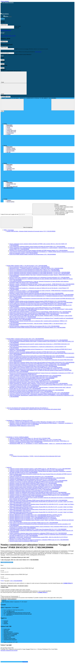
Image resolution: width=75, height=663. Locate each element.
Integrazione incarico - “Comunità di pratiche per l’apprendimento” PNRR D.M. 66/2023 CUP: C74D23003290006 (36, 268)
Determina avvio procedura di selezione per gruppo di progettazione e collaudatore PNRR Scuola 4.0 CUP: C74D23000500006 (39, 539)
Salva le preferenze (12, 599)
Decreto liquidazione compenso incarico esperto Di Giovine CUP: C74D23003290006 (29, 267)
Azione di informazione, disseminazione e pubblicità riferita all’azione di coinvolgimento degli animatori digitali (35, 409)
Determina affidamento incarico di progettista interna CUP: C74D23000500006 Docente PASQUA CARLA (34, 516)
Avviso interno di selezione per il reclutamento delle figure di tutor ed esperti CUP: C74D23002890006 (33, 366)
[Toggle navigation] (12, 104)
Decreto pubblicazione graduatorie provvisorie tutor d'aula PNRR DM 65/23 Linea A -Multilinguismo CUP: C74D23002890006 (39, 363)
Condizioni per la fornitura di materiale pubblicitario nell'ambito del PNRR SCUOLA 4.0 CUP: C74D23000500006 (36, 481)
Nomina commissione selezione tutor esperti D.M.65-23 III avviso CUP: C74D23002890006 (30, 358)
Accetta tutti (23, 585)
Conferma (8, 96)
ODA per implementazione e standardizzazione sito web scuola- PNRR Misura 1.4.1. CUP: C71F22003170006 (35, 439)
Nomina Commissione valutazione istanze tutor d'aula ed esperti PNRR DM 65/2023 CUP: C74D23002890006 (35, 375)
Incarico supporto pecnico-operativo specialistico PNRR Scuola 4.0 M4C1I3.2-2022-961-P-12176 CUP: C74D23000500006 (38, 500)
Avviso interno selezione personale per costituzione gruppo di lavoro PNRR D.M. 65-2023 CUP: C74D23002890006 (36, 390)
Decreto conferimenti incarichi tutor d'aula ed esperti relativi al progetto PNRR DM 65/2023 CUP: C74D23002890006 (36, 355)
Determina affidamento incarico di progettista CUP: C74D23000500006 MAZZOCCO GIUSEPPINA (33, 518)
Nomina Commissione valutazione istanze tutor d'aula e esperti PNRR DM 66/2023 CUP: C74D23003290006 (34, 307)
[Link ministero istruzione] (7, 2)
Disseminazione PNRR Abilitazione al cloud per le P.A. (22, 425)
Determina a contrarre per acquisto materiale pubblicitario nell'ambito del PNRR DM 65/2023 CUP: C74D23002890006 (37, 351)
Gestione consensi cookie (9, 638)
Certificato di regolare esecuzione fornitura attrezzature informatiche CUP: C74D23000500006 (31, 476)
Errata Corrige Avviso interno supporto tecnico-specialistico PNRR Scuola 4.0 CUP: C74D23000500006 (33, 522)
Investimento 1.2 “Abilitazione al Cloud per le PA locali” (19, 420)
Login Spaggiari (38, 51)
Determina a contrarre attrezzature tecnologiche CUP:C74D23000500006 (26, 496)
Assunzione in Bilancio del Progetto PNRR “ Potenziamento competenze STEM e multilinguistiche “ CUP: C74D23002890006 (39, 394)
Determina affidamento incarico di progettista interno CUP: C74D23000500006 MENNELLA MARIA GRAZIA (35, 514)
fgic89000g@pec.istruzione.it (19, 614)
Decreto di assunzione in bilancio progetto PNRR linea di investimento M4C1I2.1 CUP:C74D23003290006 (34, 326)
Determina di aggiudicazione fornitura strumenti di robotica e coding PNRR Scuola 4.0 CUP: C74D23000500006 (35, 485)
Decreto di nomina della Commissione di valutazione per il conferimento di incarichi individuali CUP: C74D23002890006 (37, 365)
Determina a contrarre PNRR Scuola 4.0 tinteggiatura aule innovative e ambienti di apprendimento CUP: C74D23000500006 (38, 480)
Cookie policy (7, 629)
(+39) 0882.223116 (10, 611)
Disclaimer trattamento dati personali (9, 650)
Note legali (6, 630)
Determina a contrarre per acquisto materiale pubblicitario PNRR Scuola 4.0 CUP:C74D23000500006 (33, 483)
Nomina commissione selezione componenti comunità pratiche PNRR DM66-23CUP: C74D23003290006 (34, 314)
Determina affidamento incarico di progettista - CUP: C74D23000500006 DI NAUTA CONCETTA (32, 517)
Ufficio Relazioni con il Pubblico (11, 633)
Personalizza (4, 585)
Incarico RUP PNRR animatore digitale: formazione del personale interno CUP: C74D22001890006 (32, 254)
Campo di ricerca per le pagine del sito (9, 214)
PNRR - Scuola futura (61, 205)
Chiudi (2, 60)
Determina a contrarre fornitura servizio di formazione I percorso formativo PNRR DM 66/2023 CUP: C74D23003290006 (37, 301)
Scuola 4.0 (9, 467)
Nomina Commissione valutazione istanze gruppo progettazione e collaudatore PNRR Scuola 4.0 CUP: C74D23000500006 (38, 533)
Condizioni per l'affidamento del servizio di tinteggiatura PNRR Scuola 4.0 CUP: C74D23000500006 (32, 479)
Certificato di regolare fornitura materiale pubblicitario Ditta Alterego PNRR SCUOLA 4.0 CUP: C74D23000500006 (36, 470)
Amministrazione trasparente (10, 639)
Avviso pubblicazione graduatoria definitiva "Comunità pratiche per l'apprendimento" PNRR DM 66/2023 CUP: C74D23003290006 (40, 311)
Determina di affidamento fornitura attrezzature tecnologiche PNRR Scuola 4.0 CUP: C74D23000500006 (33, 491)
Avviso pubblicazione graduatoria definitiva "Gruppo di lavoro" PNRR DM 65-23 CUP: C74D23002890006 (34, 380)
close (2, 111)
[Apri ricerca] (62, 104)
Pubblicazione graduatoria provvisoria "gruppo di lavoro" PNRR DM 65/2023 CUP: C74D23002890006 (33, 382)
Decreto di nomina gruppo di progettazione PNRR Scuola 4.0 (23, 541)
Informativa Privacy (8, 631)
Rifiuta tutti (12, 585)
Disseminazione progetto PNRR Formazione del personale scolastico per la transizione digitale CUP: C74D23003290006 (37, 327)
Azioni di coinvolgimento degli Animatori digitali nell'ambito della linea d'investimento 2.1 (27, 407)
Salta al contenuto (5, 1)
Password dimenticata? (6, 30)
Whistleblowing (7, 637)
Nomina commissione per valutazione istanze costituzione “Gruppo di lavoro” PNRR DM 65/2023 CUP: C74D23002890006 (38, 383)
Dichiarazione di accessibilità (10, 634)
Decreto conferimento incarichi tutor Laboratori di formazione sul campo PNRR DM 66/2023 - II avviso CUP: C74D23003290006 (39, 272)
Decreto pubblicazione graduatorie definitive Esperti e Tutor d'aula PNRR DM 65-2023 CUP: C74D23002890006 (35, 367)
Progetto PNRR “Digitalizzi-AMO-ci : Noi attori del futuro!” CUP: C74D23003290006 (26, 265)
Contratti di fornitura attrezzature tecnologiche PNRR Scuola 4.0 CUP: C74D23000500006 (30, 489)
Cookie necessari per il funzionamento (10, 596)
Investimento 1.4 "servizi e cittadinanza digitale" (17, 437)
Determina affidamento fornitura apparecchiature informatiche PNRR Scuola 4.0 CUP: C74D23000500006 (34, 488)
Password (16, 27)
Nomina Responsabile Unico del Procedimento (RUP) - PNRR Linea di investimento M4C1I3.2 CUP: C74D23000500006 (37, 529)
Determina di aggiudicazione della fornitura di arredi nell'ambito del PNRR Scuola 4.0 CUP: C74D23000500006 (35, 484)
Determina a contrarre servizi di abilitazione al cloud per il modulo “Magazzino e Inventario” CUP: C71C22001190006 (36, 421)
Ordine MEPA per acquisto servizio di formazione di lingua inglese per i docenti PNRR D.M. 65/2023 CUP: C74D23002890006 (39, 369)
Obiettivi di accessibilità (9, 635)
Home (57, 204)
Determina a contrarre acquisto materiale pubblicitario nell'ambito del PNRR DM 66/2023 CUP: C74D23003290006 (36, 293)
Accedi (2, 18)
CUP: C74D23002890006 (16, 580)
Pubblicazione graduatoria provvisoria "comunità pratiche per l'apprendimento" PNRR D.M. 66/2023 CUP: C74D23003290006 (39, 313)
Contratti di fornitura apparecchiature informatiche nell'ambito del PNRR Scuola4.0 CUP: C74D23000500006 (34, 487)
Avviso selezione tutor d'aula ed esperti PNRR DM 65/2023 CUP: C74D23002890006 (29, 379)
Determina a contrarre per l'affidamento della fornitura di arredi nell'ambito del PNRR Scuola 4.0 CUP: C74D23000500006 (38, 492)
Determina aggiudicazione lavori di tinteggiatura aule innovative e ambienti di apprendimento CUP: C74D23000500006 (37, 478)
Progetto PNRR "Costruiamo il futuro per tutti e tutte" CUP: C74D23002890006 (64, 208)
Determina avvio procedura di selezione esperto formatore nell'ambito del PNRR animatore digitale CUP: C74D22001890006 (38, 250)
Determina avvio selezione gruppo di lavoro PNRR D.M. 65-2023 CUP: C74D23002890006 (31, 391)
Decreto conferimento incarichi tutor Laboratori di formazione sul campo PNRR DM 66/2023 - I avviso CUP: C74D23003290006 (39, 273)
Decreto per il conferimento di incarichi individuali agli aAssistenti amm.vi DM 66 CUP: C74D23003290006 (34, 270)
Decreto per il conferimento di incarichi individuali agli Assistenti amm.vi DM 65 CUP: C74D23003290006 (34, 269)
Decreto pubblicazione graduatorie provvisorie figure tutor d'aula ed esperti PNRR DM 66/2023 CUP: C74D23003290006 (37, 303)
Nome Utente (17, 26)
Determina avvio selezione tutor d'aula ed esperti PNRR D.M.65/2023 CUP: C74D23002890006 (31, 378)
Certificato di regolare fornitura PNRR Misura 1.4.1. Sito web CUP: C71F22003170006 (29, 438)
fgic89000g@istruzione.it (18, 612)
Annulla (2, 96)
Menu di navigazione (27, 227)
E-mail (16, 48)
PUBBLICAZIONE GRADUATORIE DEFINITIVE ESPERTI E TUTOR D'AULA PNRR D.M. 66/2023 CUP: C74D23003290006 (40, 302)
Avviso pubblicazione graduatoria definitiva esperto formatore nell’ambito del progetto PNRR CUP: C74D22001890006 (37, 246)
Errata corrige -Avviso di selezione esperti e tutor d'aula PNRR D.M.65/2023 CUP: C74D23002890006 (33, 376)
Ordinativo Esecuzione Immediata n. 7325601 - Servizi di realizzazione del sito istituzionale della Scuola (36, 456)
